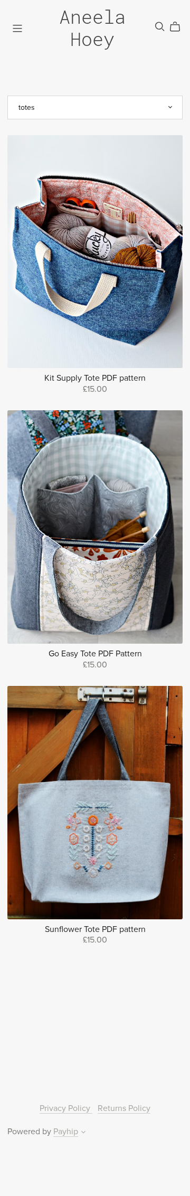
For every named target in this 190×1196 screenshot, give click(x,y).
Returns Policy (124, 1108)
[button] (83, 1133)
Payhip (65, 1131)
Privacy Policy (66, 1108)
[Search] (160, 27)
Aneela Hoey (92, 27)
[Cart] (179, 27)
